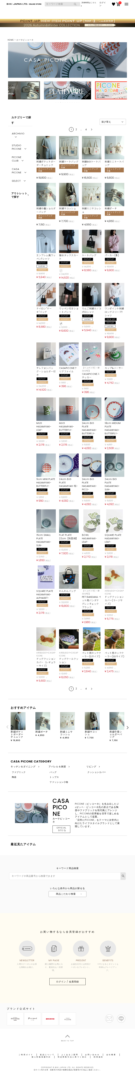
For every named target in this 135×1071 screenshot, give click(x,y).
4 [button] (86, 129)
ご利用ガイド (26, 1055)
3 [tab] (61, 102)
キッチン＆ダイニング (23, 766)
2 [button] (76, 129)
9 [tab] (74, 102)
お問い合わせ (92, 1055)
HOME (11, 39)
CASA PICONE (17, 170)
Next (127, 727)
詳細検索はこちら (89, 2)
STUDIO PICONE (17, 147)
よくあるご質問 (69, 1055)
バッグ (53, 772)
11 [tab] (79, 102)
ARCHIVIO (18, 133)
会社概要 (111, 1055)
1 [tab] (56, 102)
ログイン (102, 4)
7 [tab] (70, 102)
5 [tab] (65, 102)
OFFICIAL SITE (61, 829)
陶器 (14, 777)
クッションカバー (96, 772)
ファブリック (19, 772)
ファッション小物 (59, 782)
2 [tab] (58, 102)
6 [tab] (67, 102)
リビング (91, 766)
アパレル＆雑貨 (57, 766)
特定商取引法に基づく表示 (72, 1057)
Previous (7, 727)
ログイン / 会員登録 (67, 981)
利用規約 (98, 1057)
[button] (91, 129)
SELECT (16, 181)
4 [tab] (63, 102)
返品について (47, 1055)
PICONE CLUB (17, 158)
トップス (54, 777)
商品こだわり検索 (66, 894)
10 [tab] (77, 102)
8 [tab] (72, 102)
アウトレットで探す (19, 195)
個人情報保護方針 (41, 1057)
